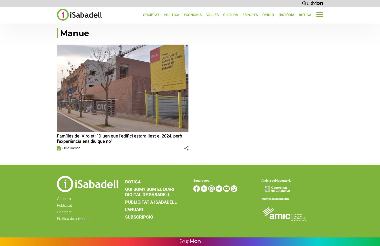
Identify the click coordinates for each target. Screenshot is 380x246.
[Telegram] (219, 191)
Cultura (230, 15)
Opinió (268, 15)
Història (286, 15)
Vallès (212, 15)
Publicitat (64, 205)
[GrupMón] (312, 3)
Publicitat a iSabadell (151, 202)
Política (171, 15)
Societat (151, 15)
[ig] (212, 191)
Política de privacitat (73, 218)
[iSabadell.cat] (51, 21)
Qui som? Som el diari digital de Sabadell (149, 192)
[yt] (227, 191)
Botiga (305, 15)
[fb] (197, 191)
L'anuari (134, 209)
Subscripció (139, 217)
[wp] (234, 191)
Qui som (64, 199)
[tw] (204, 191)
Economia (193, 15)
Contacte (64, 212)
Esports (250, 15)
